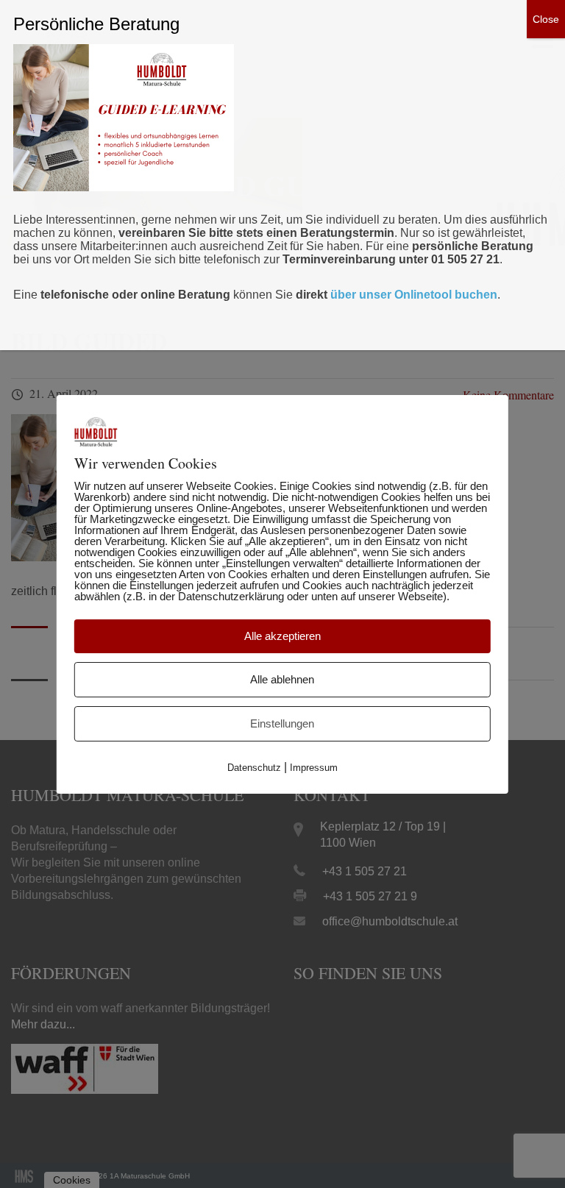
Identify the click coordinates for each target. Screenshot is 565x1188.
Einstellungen (282, 723)
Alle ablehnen (282, 679)
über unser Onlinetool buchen (413, 294)
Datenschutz (254, 767)
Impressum (314, 767)
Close (546, 19)
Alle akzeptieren (282, 636)
